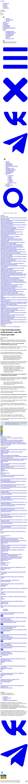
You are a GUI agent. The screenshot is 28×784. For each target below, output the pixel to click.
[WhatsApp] (14, 431)
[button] (3, 17)
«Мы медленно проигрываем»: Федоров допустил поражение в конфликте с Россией (12, 232)
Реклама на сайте (9, 19)
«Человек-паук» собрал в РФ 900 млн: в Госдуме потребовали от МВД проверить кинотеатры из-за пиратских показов (12, 240)
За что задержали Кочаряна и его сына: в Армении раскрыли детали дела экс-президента (12, 285)
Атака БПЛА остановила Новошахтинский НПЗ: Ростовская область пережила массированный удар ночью (13, 273)
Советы (7, 37)
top (6, 3)
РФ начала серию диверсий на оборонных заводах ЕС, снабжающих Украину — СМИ (13, 315)
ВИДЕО (10, 178)
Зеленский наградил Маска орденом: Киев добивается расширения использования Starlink (13, 243)
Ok (26, 781)
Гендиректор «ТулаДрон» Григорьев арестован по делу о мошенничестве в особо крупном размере (13, 278)
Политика (5, 24)
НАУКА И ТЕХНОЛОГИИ (9, 28)
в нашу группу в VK (14, 422)
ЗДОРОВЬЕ (8, 36)
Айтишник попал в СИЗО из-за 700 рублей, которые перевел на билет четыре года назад (12, 271)
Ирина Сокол (17, 326)
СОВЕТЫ (10, 181)
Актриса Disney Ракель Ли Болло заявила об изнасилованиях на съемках (10, 237)
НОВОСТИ (11, 175)
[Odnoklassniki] (14, 429)
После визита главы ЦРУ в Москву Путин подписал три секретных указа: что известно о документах (13, 252)
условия (18, 781)
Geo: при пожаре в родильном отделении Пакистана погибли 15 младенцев (12, 230)
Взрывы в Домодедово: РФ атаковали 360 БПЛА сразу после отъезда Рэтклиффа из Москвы (13, 250)
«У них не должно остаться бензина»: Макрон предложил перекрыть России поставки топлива (13, 304)
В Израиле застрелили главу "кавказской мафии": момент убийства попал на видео (13, 259)
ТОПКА (10, 179)
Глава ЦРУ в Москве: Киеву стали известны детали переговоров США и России (12, 247)
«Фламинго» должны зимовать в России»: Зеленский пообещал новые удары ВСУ (12, 268)
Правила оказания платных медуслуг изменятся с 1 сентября (14, 301)
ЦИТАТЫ (10, 180)
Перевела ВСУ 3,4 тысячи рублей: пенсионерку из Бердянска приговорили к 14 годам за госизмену (12, 245)
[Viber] (14, 433)
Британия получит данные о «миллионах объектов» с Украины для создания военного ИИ (12, 264)
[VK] (14, 427)
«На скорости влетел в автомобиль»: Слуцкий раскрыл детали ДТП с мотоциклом (13, 228)
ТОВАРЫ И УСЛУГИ (11, 32)
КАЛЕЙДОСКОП (10, 33)
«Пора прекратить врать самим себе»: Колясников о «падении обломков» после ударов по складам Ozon (12, 280)
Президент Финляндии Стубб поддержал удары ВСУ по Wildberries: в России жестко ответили (13, 308)
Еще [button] (7, 174)
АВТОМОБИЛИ (9, 35)
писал (9, 414)
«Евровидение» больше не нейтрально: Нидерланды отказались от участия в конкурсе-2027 (12, 292)
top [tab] (5, 609)
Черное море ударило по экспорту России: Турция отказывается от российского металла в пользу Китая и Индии (13, 295)
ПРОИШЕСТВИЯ (10, 31)
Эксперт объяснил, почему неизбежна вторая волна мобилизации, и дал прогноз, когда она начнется (12, 441)
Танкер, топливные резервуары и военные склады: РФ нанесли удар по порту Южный (13, 311)
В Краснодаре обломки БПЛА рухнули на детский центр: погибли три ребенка (13, 318)
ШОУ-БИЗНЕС (6, 26)
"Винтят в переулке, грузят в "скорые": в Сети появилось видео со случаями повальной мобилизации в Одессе (14, 443)
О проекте (8, 18)
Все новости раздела (5, 472)
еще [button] (4, 30)
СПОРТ (5, 29)
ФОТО (9, 176)
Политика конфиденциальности (10, 700)
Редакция (8, 21)
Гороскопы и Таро (10, 38)
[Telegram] (14, 435)
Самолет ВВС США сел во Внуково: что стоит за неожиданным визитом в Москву (11, 287)
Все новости (6, 23)
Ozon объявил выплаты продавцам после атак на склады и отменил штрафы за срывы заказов (14, 290)
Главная (5, 22)
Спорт (7, 167)
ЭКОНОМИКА (6, 25)
